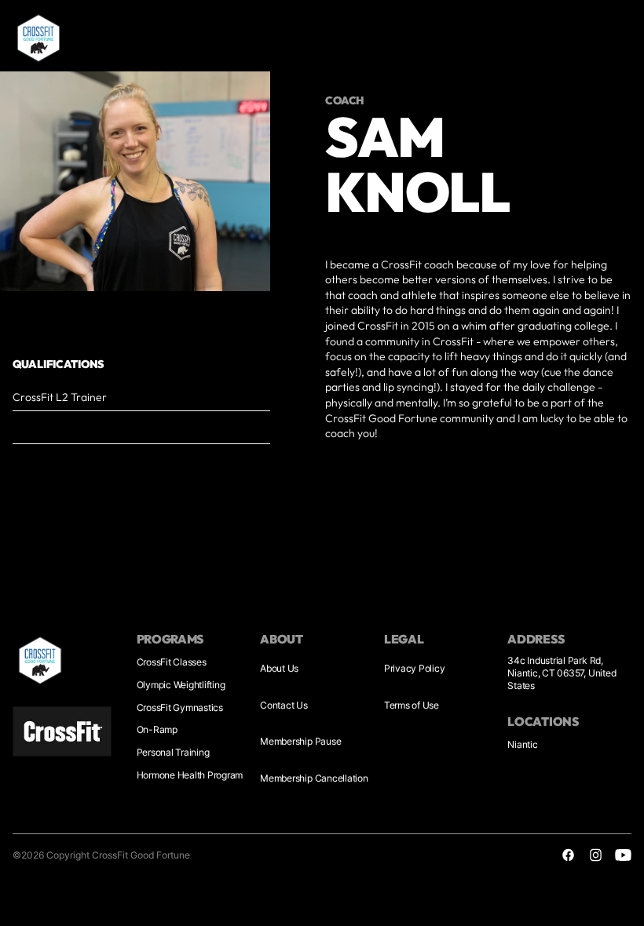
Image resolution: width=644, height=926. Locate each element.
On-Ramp (157, 729)
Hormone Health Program (190, 775)
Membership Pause (300, 741)
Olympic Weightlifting (181, 685)
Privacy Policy (414, 668)
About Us (279, 668)
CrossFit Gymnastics (180, 707)
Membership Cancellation (314, 778)
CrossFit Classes (172, 662)
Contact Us (284, 705)
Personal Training (173, 752)
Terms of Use (411, 705)
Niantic (522, 744)
